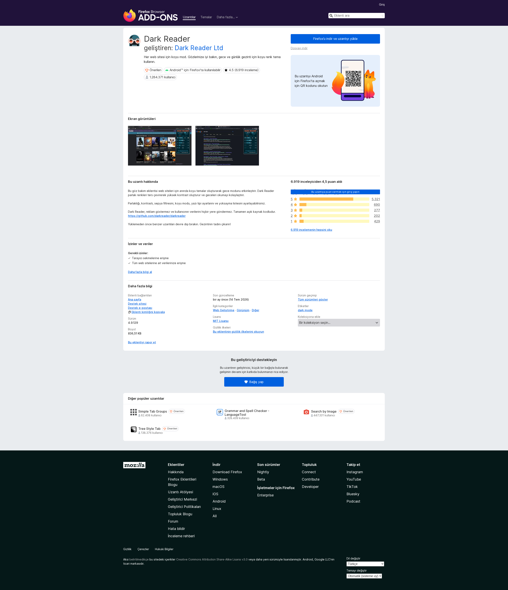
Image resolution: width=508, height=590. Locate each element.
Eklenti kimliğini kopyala (148, 312)
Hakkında (176, 472)
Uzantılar (189, 17)
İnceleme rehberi (181, 536)
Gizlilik (127, 549)
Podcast (353, 501)
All (215, 516)
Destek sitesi (137, 303)
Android (219, 501)
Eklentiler (176, 465)
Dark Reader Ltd (199, 48)
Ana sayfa (134, 299)
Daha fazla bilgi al (140, 272)
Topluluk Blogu (180, 514)
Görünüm (243, 310)
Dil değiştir (353, 558)
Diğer (255, 310)
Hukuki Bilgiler (164, 549)
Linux (217, 509)
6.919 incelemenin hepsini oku (311, 229)
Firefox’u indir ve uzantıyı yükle (335, 39)
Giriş (382, 4)
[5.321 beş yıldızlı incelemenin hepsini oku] (334, 199)
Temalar (206, 17)
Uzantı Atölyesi (180, 492)
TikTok (352, 487)
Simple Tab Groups (152, 411)
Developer (310, 487)
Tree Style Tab (149, 429)
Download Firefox (227, 472)
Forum (173, 521)
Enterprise (265, 495)
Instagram (354, 472)
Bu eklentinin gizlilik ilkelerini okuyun (238, 331)
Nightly (263, 472)
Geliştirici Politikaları (184, 507)
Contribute (310, 479)
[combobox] (356, 15)
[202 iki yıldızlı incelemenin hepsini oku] (334, 215)
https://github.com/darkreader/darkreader (157, 215)
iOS (215, 494)
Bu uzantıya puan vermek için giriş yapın (335, 191)
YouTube (353, 479)
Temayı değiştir (356, 570)
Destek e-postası (140, 307)
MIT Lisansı (221, 321)
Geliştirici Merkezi (182, 499)
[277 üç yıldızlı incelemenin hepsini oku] (334, 210)
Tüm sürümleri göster (313, 299)
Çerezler (143, 549)
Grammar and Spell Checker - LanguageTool (247, 413)
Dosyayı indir (299, 48)
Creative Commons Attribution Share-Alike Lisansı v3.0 (212, 559)
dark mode (305, 310)
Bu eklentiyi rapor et (142, 342)
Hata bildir (176, 529)
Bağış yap (256, 382)
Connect (309, 472)
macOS (218, 487)
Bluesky (352, 494)
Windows (220, 479)
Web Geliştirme (223, 310)
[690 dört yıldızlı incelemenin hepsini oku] (334, 204)
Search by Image (324, 411)
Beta (261, 479)
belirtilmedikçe (139, 559)
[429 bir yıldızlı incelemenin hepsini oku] (334, 221)
